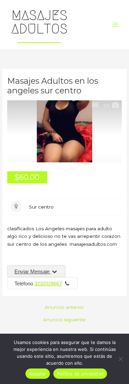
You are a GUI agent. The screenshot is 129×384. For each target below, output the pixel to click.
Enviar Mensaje (32, 271)
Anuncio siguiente (64, 319)
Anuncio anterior (64, 307)
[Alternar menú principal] (115, 25)
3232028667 (48, 283)
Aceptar (37, 373)
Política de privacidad (80, 373)
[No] (120, 358)
